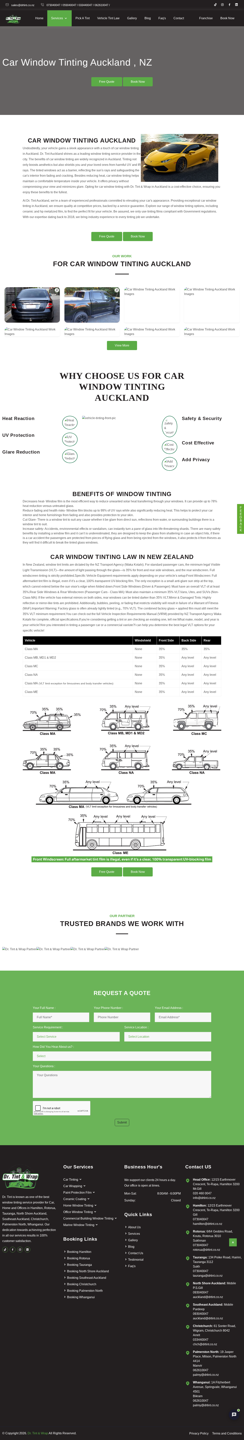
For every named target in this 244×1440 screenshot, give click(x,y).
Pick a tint (82, 18)
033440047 (200, 1339)
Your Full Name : (44, 1007)
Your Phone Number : (108, 1007)
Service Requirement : (48, 1027)
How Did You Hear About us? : (53, 1046)
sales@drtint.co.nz (23, 5)
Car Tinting (71, 1179)
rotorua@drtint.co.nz (206, 1249)
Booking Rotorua (78, 1258)
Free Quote (106, 81)
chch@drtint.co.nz (205, 1344)
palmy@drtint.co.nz (206, 1374)
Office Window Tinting (78, 1212)
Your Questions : (44, 1066)
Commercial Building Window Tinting (88, 1218)
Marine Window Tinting (79, 1225)
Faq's (162, 18)
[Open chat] (234, 1414)
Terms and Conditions (227, 1433)
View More (122, 345)
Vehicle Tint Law (108, 18)
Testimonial (136, 1259)
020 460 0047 (202, 1193)
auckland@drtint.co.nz (208, 1297)
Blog (147, 18)
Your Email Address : (169, 1007)
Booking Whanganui (81, 1297)
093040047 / (70, 5)
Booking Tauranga (79, 1264)
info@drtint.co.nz (204, 1197)
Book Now (227, 18)
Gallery (132, 18)
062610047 (200, 1370)
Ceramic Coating (75, 1199)
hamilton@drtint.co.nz (207, 1223)
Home (39, 18)
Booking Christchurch (81, 1284)
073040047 (200, 1219)
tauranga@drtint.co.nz (208, 1275)
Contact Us (135, 1253)
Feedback (240, 519)
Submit (122, 1122)
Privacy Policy (199, 1433)
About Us (134, 1227)
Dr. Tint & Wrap (38, 1433)
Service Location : (136, 1027)
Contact (178, 18)
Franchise (206, 18)
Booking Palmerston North (85, 1290)
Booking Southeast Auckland (86, 1277)
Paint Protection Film (77, 1192)
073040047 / (54, 5)
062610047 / (102, 5)
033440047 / (86, 5)
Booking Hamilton (79, 1251)
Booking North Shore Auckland (88, 1271)
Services (57, 18)
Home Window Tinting (78, 1205)
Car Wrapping (73, 1186)
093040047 (200, 1292)
